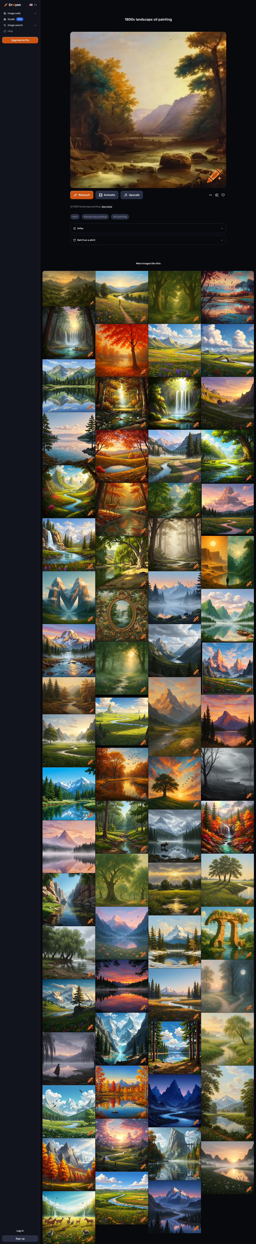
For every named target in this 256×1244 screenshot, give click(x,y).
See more (107, 206)
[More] (210, 195)
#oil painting (120, 216)
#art (74, 216)
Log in (20, 1230)
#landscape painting (95, 216)
